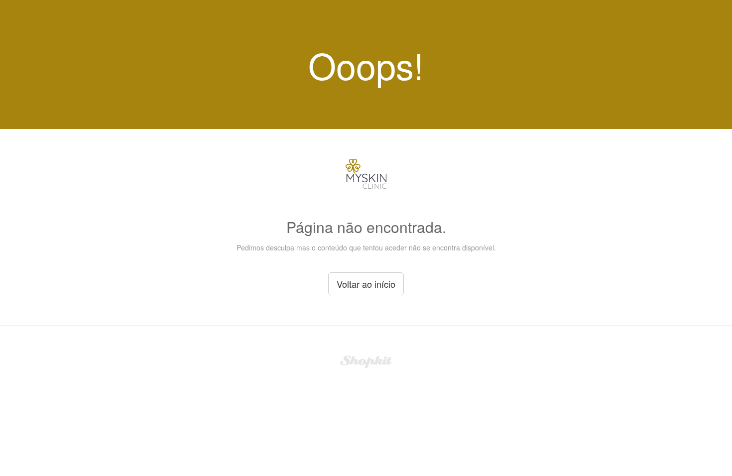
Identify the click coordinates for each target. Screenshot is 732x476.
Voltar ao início (366, 283)
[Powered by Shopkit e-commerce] (366, 360)
